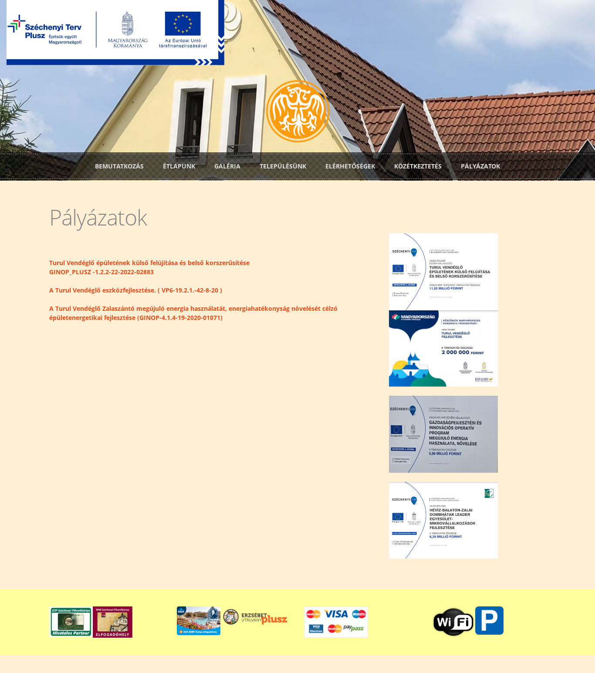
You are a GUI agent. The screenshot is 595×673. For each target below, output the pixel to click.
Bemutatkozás (119, 166)
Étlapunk (179, 166)
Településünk (283, 166)
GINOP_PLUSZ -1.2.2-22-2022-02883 (101, 272)
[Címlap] (297, 110)
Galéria (227, 166)
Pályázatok (480, 166)
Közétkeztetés (418, 166)
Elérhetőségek (350, 166)
